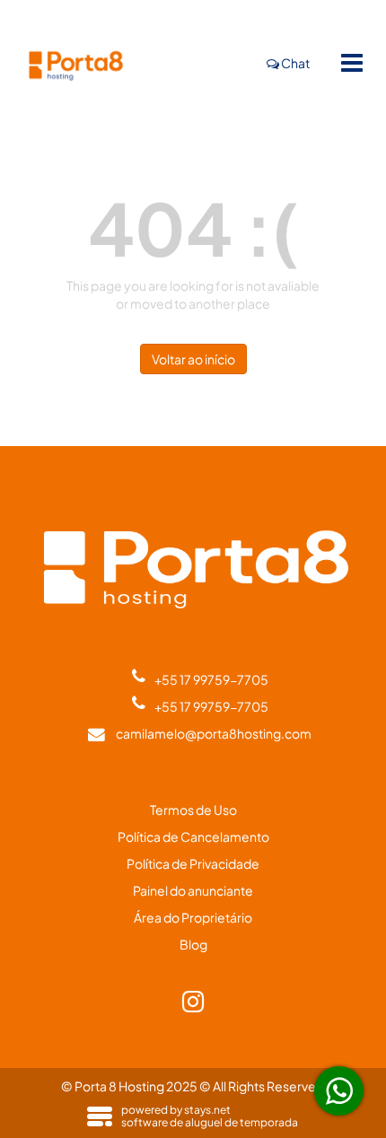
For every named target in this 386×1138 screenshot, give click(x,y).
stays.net (207, 1109)
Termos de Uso (193, 809)
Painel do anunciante (193, 890)
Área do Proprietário (193, 917)
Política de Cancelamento (193, 836)
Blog (193, 944)
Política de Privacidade (193, 863)
